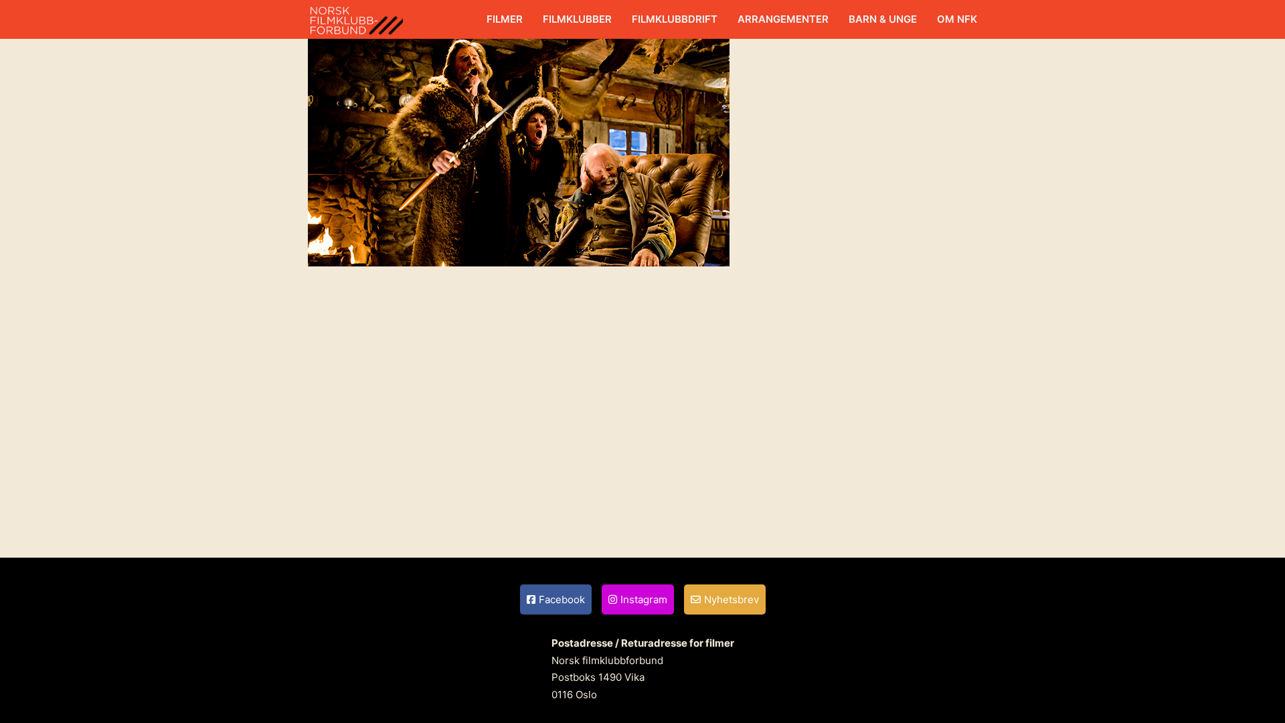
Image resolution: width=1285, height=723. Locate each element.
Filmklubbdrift (674, 19)
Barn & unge (883, 19)
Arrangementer (783, 19)
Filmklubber (577, 19)
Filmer (505, 19)
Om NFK (957, 19)
